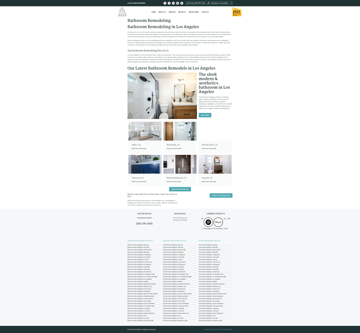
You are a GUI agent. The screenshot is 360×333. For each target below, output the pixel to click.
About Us (162, 12)
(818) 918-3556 (144, 223)
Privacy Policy (209, 329)
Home (154, 12)
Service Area (194, 12)
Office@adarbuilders (144, 218)
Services (172, 12)
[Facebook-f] (169, 3)
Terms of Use (220, 329)
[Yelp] (165, 3)
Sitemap (229, 329)
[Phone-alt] (181, 3)
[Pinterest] (177, 3)
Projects (182, 12)
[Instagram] (173, 3)
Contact (205, 12)
